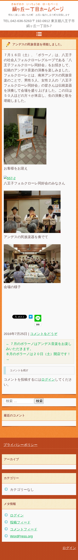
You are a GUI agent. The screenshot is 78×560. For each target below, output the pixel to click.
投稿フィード (20, 522)
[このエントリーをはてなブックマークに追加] (31, 317)
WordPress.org (21, 536)
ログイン (48, 379)
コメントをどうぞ (43, 334)
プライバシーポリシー (20, 445)
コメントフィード (23, 529)
